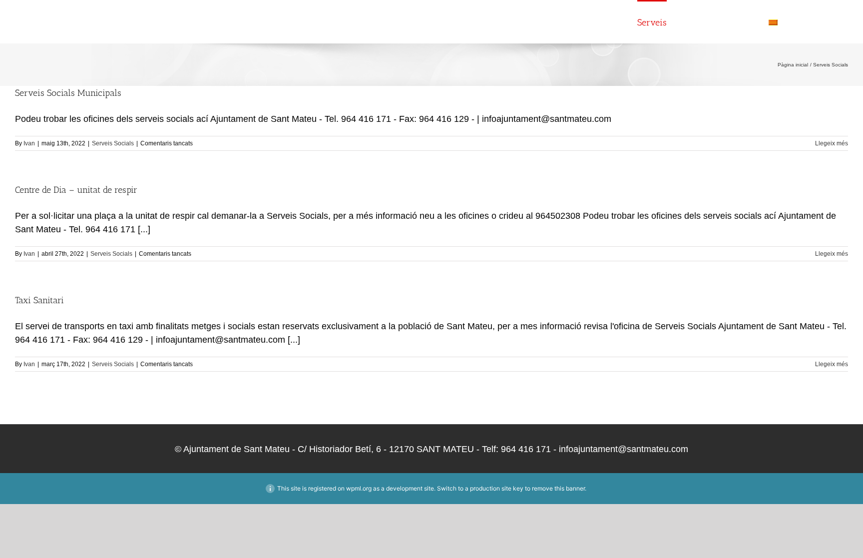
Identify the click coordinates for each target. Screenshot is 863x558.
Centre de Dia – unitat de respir (76, 189)
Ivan (29, 143)
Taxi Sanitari (39, 300)
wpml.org (359, 488)
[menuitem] (792, 21)
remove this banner (558, 488)
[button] (831, 21)
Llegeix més (831, 143)
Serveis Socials (113, 143)
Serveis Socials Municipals (68, 92)
